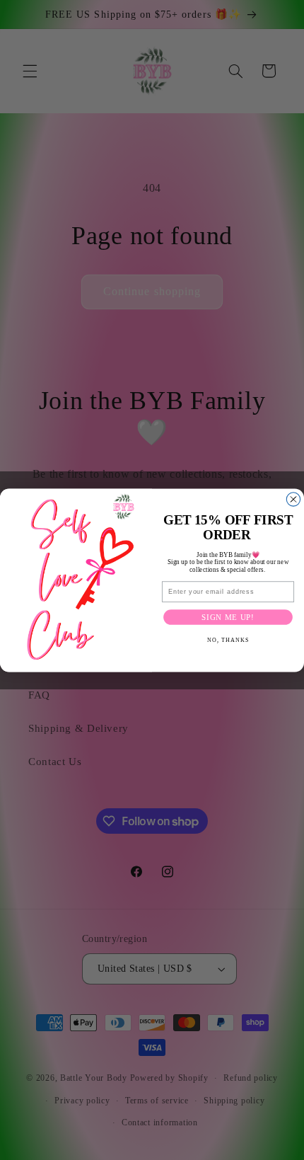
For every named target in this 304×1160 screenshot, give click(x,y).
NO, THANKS (228, 640)
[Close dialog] (293, 498)
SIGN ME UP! (228, 617)
